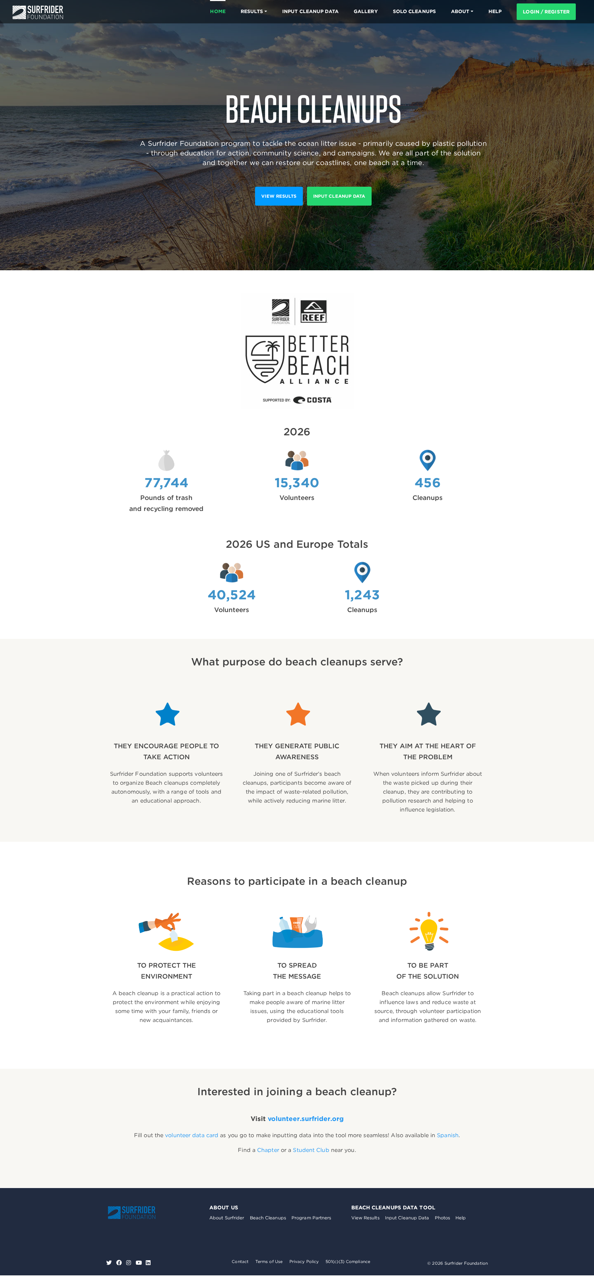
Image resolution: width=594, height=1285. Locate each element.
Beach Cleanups (268, 1218)
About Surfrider (226, 1218)
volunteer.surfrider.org (306, 1119)
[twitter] (109, 1263)
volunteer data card (191, 1135)
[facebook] (119, 1263)
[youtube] (139, 1263)
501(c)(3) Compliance (348, 1261)
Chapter (268, 1150)
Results (252, 11)
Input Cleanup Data (310, 11)
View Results (365, 1218)
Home (217, 11)
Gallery (366, 11)
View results (278, 196)
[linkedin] (148, 1263)
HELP (495, 11)
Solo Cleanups (414, 11)
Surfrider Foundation (139, 1213)
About (460, 11)
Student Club (311, 1150)
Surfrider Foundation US (38, 12)
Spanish (448, 1135)
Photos (442, 1218)
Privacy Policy (304, 1261)
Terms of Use (269, 1261)
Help (460, 1218)
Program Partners (311, 1218)
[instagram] (129, 1263)
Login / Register (546, 11)
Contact (240, 1261)
